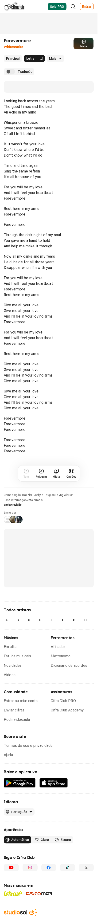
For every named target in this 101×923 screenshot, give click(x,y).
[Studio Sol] (20, 912)
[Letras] (13, 893)
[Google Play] (20, 783)
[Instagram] (30, 867)
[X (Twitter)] (86, 867)
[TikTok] (67, 867)
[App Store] (53, 783)
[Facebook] (48, 867)
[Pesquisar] (73, 6)
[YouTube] (11, 867)
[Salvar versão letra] (41, 58)
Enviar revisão (13, 504)
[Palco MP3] (39, 893)
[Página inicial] (14, 6)
